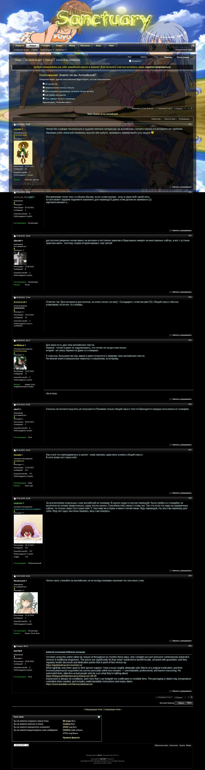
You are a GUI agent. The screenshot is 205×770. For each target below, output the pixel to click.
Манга (72, 46)
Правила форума (71, 738)
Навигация (60, 50)
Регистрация (183, 57)
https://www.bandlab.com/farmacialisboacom (69, 684)
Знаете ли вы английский (105, 114)
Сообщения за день (22, 50)
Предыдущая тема (93, 709)
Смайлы (67, 724)
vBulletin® (103, 759)
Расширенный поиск (184, 50)
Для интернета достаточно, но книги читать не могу (69, 91)
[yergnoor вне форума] (28, 529)
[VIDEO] (66, 730)
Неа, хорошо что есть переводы (60, 99)
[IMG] (65, 727)
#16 (190, 404)
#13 (190, 236)
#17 (190, 450)
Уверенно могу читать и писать (59, 88)
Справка (34, 50)
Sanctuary (174, 745)
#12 (190, 192)
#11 (190, 124)
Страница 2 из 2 (165, 108)
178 (26, 557)
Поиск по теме (169, 119)
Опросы (49, 60)
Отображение (184, 119)
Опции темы (156, 119)
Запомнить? (136, 61)
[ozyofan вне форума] (23, 153)
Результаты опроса (63, 102)
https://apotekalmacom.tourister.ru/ (64, 665)
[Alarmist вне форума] (20, 258)
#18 (190, 498)
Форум (32, 46)
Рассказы (85, 46)
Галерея (46, 46)
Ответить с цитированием (182, 187)
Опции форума (46, 50)
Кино (111, 46)
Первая (179, 109)
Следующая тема (112, 709)
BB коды (67, 721)
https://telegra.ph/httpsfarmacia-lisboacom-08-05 (71, 676)
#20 (190, 646)
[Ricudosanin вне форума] (26, 603)
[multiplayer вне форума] (20, 363)
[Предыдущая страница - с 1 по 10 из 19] (185, 108)
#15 (190, 340)
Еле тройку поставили (55, 95)
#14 (190, 297)
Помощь (168, 57)
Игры (98, 46)
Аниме (59, 46)
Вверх (189, 703)
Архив (182, 745)
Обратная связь (161, 745)
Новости (20, 46)
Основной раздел (33, 60)
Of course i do (51, 84)
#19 (190, 576)
